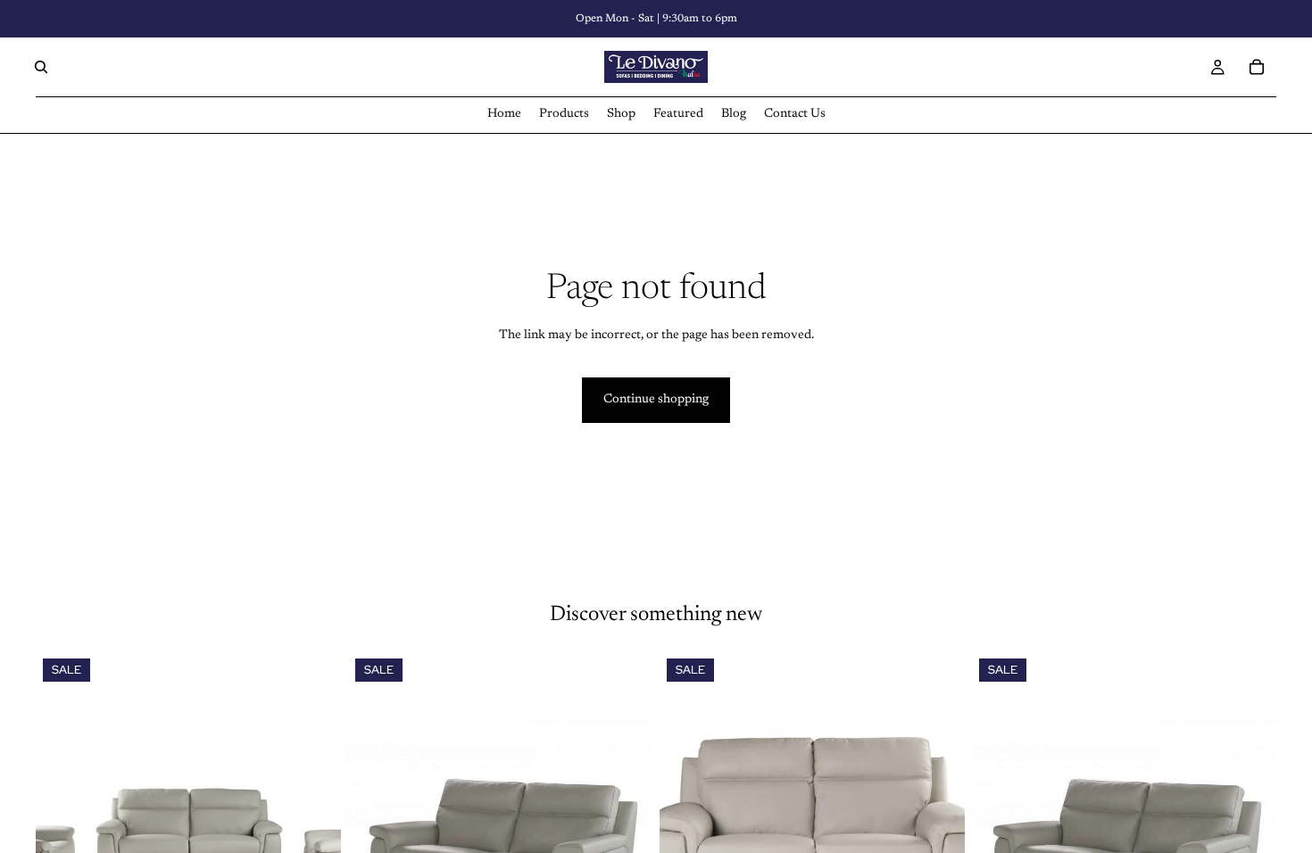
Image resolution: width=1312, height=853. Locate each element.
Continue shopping (656, 399)
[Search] (41, 67)
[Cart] (1256, 67)
